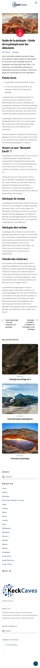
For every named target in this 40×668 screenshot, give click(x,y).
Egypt (4, 504)
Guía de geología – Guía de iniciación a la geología (11, 323)
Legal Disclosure (8, 560)
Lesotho (5, 520)
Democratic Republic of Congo (13, 500)
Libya (4, 524)
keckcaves (6, 52)
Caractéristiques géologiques (20, 419)
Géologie (15, 52)
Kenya (4, 516)
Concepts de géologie (20, 458)
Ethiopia (5, 508)
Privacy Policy (7, 564)
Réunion (5, 548)
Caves (4, 488)
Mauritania (5, 532)
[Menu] (36, 3)
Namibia (5, 540)
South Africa (6, 556)
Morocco (5, 536)
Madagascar (6, 528)
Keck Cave (6, 601)
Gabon (4, 512)
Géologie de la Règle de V (20, 379)
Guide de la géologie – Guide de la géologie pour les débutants (18, 44)
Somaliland (6, 552)
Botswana (5, 496)
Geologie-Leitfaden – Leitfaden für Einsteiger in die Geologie (28, 324)
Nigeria (4, 544)
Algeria (4, 492)
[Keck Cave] (19, 6)
